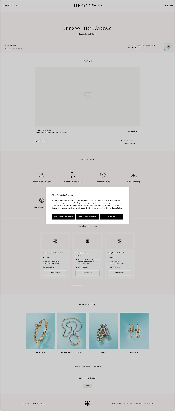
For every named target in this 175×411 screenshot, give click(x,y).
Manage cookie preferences (63, 216)
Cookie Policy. (117, 208)
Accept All (111, 216)
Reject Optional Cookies (87, 216)
